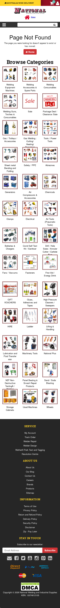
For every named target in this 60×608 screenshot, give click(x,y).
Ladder (30, 326)
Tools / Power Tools (50, 140)
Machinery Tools (30, 353)
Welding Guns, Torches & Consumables (10, 114)
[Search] (55, 25)
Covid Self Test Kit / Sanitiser (30, 247)
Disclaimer (30, 527)
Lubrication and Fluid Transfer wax (10, 356)
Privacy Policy (30, 510)
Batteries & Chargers (10, 247)
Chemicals (50, 192)
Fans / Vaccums (10, 272)
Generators (10, 192)
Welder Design (30, 445)
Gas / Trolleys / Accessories (10, 140)
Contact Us (30, 475)
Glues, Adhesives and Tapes (30, 302)
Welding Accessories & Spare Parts (30, 87)
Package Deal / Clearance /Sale (50, 113)
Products (30, 488)
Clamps (10, 218)
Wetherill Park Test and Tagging (30, 449)
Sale (30, 111)
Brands (30, 484)
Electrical (30, 218)
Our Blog (30, 471)
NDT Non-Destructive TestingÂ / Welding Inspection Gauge (10, 387)
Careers (30, 480)
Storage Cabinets (10, 409)
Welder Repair (30, 441)
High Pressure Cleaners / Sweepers (50, 302)
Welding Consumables (50, 86)
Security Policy (30, 523)
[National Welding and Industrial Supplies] (30, 10)
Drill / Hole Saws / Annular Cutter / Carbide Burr (50, 250)
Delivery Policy (30, 518)
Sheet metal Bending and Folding (10, 168)
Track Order (30, 437)
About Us (30, 467)
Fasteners (30, 272)
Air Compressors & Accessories (30, 195)
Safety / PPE (30, 165)
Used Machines (30, 407)
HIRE (10, 326)
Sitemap (30, 492)
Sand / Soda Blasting (50, 382)
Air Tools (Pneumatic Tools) (50, 221)
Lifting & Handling (50, 328)
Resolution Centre (30, 453)
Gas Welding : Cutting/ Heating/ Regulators (30, 143)
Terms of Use (30, 506)
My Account (30, 432)
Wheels (50, 407)
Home (31, 51)
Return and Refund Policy (30, 514)
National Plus (50, 353)
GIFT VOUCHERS (10, 301)
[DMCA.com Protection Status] (30, 586)
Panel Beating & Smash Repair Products (30, 383)
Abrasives (50, 165)
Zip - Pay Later (30, 531)
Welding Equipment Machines (10, 87)
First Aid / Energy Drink (50, 274)
